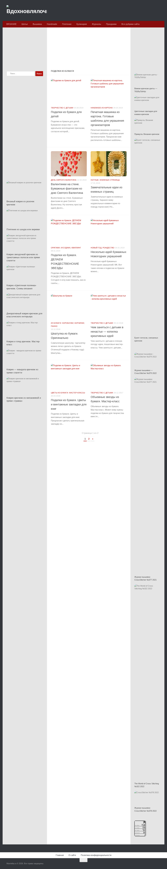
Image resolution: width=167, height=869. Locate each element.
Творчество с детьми (62, 108)
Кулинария (81, 24)
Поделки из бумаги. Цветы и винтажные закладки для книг (69, 404)
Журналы (96, 24)
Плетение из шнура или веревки (23, 229)
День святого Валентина (63, 180)
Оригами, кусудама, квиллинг (66, 248)
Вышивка (37, 24)
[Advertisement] (88, 49)
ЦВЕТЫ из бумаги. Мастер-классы (68, 393)
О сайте (72, 855)
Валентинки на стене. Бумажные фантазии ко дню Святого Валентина (67, 188)
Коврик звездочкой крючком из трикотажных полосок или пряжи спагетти (23, 257)
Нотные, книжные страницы (105, 180)
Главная (60, 855)
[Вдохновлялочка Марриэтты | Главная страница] (27, 10)
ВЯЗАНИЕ (11, 24)
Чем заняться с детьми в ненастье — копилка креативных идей (107, 332)
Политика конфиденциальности (96, 855)
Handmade (52, 24)
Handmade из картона (102, 108)
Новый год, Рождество (102, 248)
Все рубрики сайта (130, 24)
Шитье (25, 24)
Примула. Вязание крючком (146, 134)
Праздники (111, 24)
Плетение (66, 24)
